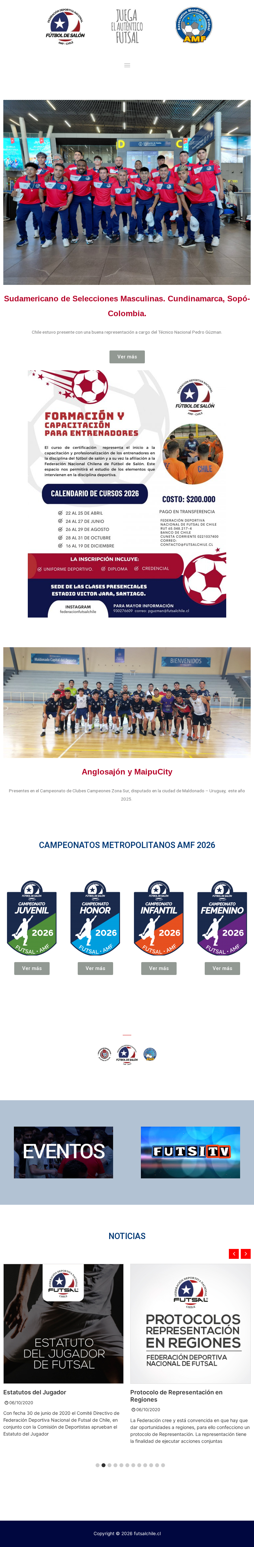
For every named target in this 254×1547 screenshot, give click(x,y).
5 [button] (121, 1465)
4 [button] (115, 1465)
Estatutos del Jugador (34, 1392)
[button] (127, 356)
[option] (63, 1351)
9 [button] (145, 1465)
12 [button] (163, 1465)
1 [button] (98, 1465)
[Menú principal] (127, 65)
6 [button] (127, 1465)
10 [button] (151, 1465)
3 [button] (109, 1465)
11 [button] (157, 1465)
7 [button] (133, 1465)
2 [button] (104, 1465)
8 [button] (139, 1465)
